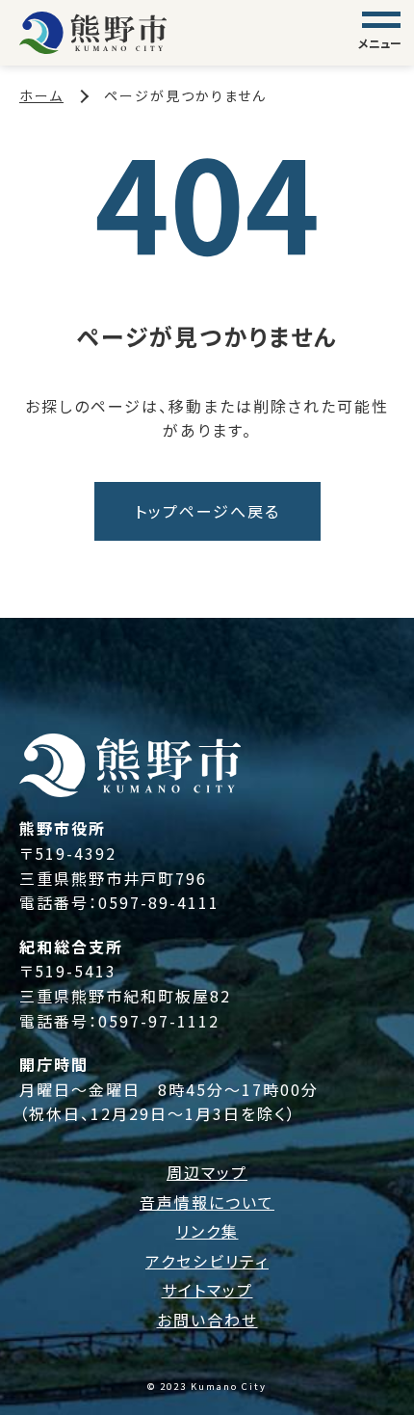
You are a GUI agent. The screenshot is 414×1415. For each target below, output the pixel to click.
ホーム (41, 95)
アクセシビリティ (207, 1260)
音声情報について (207, 1202)
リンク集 (207, 1230)
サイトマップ (207, 1289)
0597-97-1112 (159, 1020)
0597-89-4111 (159, 902)
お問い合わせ (207, 1319)
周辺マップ (207, 1172)
